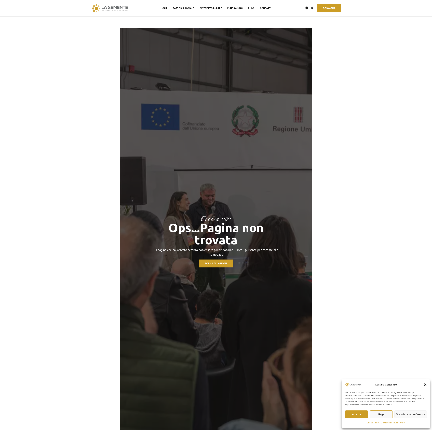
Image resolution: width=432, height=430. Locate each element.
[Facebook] (307, 8)
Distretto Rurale (211, 8)
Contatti (265, 8)
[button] (425, 384)
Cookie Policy (373, 423)
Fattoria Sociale (183, 8)
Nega (381, 414)
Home (164, 8)
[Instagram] (313, 8)
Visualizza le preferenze (410, 414)
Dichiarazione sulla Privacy (393, 423)
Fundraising (235, 8)
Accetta (356, 414)
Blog (251, 8)
